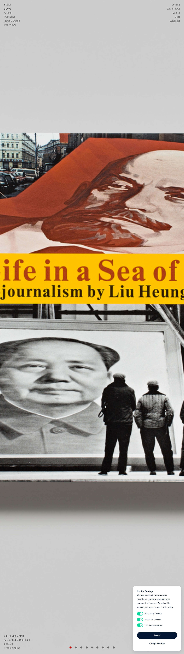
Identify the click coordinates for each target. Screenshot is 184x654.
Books (7, 8)
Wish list (175, 20)
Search (176, 4)
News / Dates (12, 20)
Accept (157, 635)
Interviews (10, 25)
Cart (177, 16)
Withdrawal (173, 8)
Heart (71, 327)
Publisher (9, 16)
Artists (8, 12)
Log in (176, 12)
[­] (14, 327)
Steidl (7, 4)
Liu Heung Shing (14, 636)
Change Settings (157, 643)
